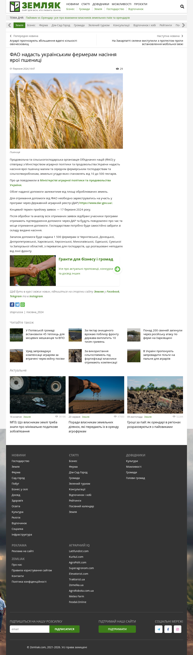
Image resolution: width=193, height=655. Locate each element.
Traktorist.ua (77, 579)
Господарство (20, 461)
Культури (132, 461)
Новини (19, 455)
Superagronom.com (81, 568)
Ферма (43, 25)
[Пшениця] (66, 111)
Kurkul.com (76, 556)
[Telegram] (17, 304)
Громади (131, 472)
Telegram (16, 296)
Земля (19, 25)
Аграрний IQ (79, 545)
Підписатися (64, 629)
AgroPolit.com (77, 562)
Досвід (16, 495)
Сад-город (18, 478)
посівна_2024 (35, 312)
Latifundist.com (79, 551)
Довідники (135, 455)
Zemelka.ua (76, 585)
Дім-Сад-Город (61, 25)
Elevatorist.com (78, 573)
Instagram (36, 296)
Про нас (17, 564)
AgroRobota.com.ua (81, 590)
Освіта (16, 506)
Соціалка (17, 529)
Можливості (134, 466)
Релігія (16, 517)
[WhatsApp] (22, 304)
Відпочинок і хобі (144, 25)
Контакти (18, 576)
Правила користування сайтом (32, 570)
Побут (15, 483)
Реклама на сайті (23, 551)
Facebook (113, 291)
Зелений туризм (99, 25)
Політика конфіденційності (29, 581)
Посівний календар (81, 506)
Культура (17, 512)
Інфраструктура (22, 534)
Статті (74, 455)
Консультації (121, 25)
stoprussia (16, 312)
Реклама (19, 545)
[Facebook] (12, 304)
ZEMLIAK (18, 559)
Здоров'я (17, 500)
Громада (79, 25)
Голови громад (135, 478)
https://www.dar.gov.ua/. (96, 203)
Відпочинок (19, 523)
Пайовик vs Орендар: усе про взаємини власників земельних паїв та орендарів (78, 17)
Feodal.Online (77, 602)
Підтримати (117, 629)
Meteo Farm (76, 596)
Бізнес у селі (20, 489)
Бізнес (31, 25)
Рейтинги (166, 25)
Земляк (99, 291)
